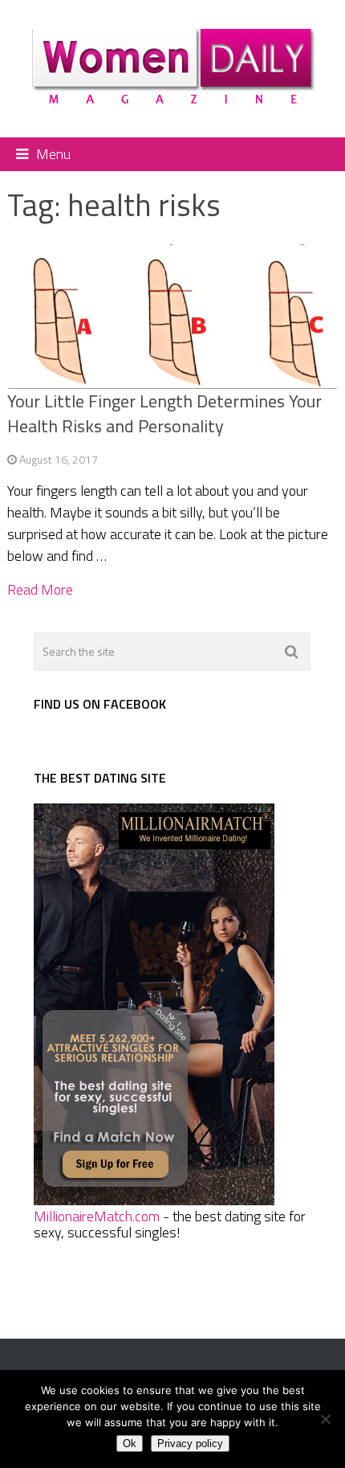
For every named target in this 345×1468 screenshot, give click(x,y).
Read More (40, 590)
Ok (129, 1443)
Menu (53, 154)
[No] (325, 1419)
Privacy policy (190, 1443)
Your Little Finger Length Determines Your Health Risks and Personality (164, 413)
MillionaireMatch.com (97, 1216)
